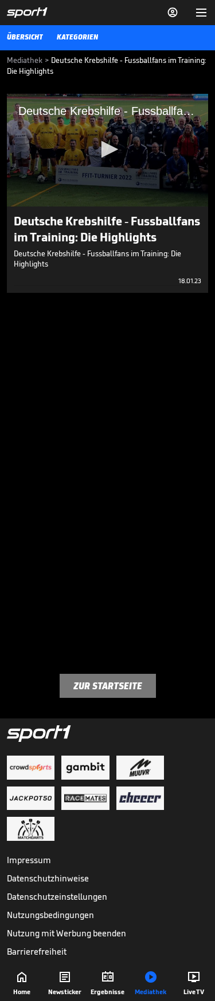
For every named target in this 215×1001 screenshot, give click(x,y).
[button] (107, 149)
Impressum (29, 860)
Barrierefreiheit (37, 951)
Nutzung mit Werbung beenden (66, 933)
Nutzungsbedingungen (50, 914)
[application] (107, 150)
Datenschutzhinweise (48, 878)
